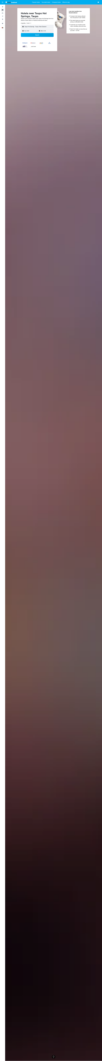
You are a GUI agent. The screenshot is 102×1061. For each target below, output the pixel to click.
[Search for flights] (2, 6)
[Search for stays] (2, 9)
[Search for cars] (2, 13)
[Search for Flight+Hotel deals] (2, 16)
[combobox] (26, 23)
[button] (2, 2)
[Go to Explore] (2, 19)
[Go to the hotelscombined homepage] (11, 2)
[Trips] (2, 23)
